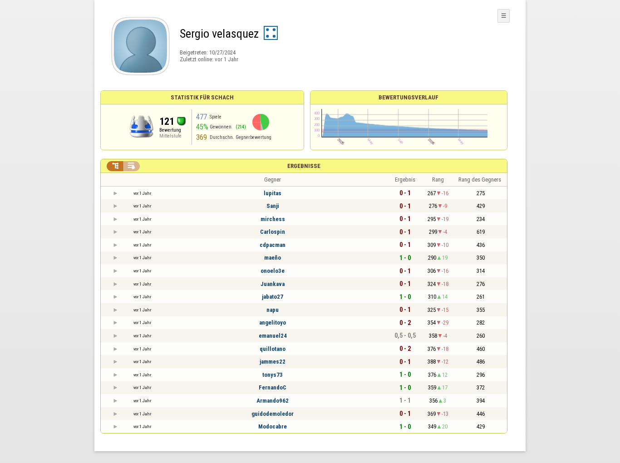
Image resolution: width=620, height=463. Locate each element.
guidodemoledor (272, 413)
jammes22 (272, 361)
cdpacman (272, 244)
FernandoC (272, 387)
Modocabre (272, 426)
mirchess (273, 219)
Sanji (272, 205)
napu (272, 309)
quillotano (272, 348)
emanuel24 (273, 335)
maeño (272, 257)
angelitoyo (272, 322)
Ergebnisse (303, 166)
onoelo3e (273, 270)
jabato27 (272, 296)
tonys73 (272, 374)
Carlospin (272, 231)
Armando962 (272, 400)
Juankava (273, 284)
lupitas (272, 193)
